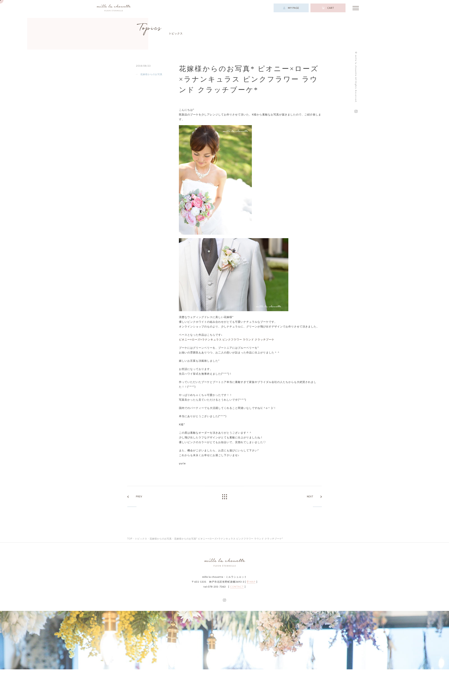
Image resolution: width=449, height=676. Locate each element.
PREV (139, 502)
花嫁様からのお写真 (151, 80)
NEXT (310, 502)
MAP (252, 588)
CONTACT (237, 593)
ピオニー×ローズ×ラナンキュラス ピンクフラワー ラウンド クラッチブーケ (226, 345)
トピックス (141, 545)
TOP (129, 545)
